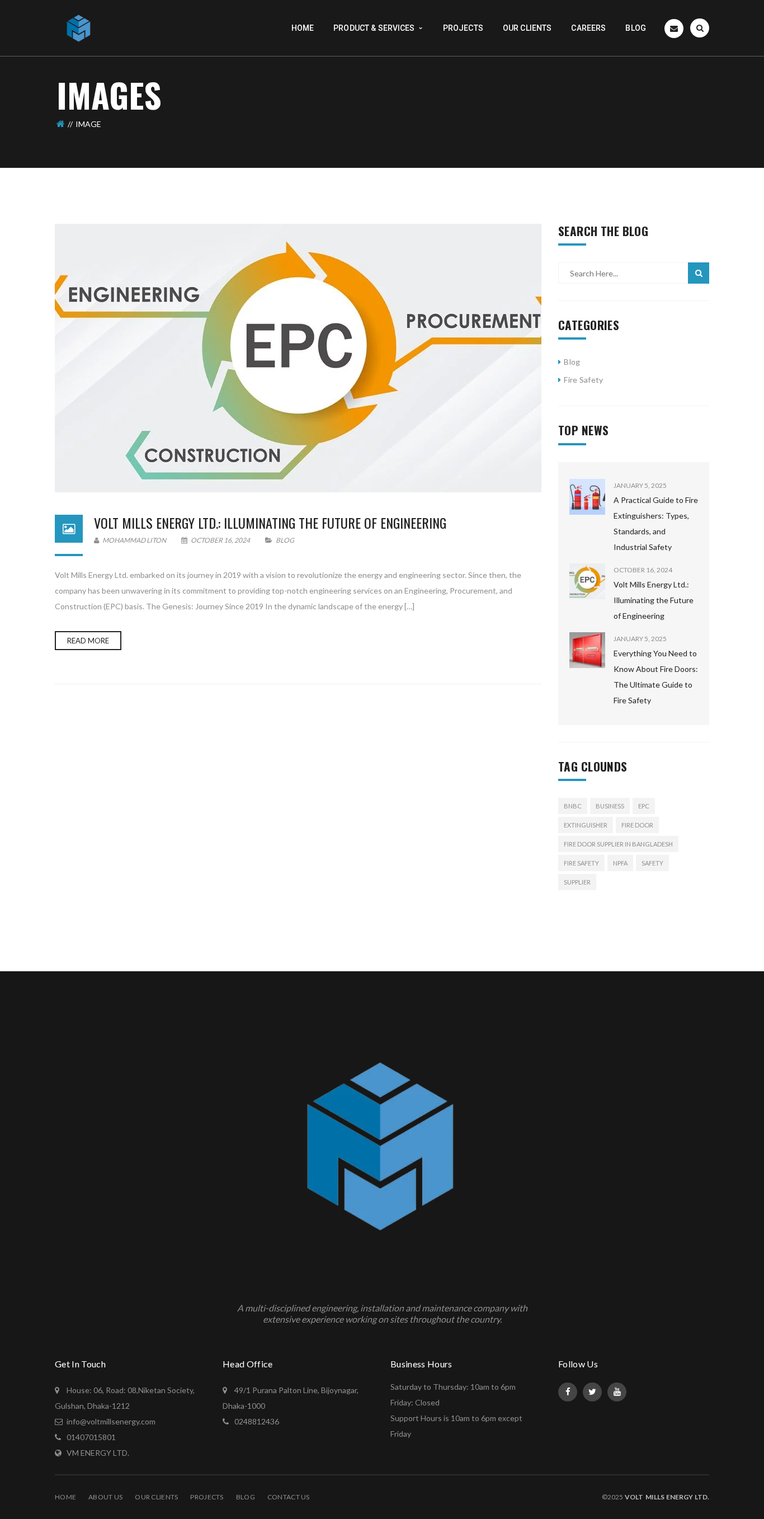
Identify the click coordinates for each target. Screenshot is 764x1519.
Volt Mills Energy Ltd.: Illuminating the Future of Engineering (270, 522)
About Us (105, 1497)
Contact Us (288, 1497)
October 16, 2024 (220, 540)
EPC (643, 806)
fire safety (581, 863)
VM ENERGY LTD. (98, 1452)
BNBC (573, 806)
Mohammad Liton (133, 540)
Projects (206, 1497)
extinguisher (585, 825)
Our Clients (156, 1497)
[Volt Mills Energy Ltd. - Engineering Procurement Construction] (78, 27)
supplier (577, 882)
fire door (637, 825)
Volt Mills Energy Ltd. (667, 1497)
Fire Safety (583, 379)
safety (652, 863)
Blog (285, 540)
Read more (88, 640)
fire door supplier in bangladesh (618, 844)
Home (65, 1497)
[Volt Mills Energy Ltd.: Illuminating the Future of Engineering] (298, 358)
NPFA (620, 863)
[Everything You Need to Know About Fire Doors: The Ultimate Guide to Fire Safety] (587, 650)
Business (610, 806)
